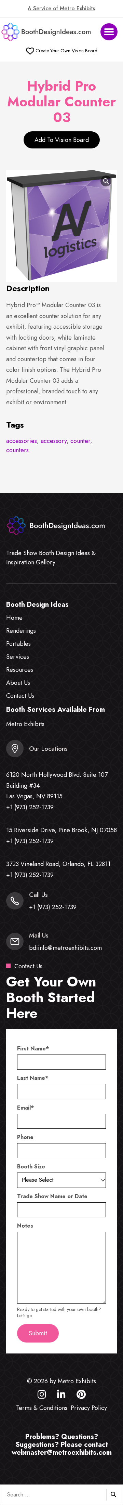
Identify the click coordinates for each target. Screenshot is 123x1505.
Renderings (21, 630)
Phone (25, 1137)
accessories (21, 440)
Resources (19, 669)
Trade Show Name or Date (52, 1196)
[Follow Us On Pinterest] (81, 1395)
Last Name (32, 1078)
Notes (25, 1226)
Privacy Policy (89, 1407)
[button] (109, 31)
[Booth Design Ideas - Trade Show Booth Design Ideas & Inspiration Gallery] (46, 32)
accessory (54, 440)
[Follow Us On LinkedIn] (61, 1395)
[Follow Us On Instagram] (42, 1395)
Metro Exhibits (25, 724)
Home (14, 617)
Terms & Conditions (41, 1407)
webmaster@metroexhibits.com (62, 1452)
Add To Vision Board (62, 139)
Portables (18, 643)
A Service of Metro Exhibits (61, 8)
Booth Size (31, 1167)
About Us (18, 682)
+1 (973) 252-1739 (30, 807)
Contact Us (20, 695)
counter (80, 440)
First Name (33, 1049)
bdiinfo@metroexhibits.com (65, 948)
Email (25, 1108)
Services (17, 656)
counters (17, 450)
